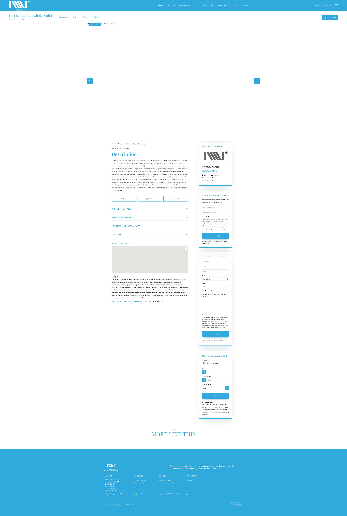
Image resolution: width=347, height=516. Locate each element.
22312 (144, 301)
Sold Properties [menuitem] (186, 5)
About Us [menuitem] (222, 5)
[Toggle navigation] (336, 5)
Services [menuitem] (233, 5)
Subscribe (216, 236)
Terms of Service (207, 342)
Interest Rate (206, 384)
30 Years (207, 363)
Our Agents (212, 180)
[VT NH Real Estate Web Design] (236, 504)
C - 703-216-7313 (110, 486)
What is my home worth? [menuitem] (166, 483)
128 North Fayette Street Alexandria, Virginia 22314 (113, 481)
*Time (203, 283)
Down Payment (207, 376)
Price (203, 368)
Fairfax (130, 301)
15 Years (215, 363)
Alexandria (137, 301)
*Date (203, 276)
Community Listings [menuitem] (140, 483)
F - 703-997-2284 (110, 488)
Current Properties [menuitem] (166, 5)
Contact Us (205, 180)
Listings (119, 301)
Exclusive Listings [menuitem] (139, 480)
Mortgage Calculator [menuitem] (165, 480)
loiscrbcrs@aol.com (111, 490)
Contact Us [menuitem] (245, 5)
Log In (325, 5)
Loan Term (206, 360)
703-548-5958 (209, 171)
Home (113, 301)
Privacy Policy (221, 229)
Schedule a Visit (222, 256)
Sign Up (317, 5)
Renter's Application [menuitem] (205, 5)
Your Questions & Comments (210, 291)
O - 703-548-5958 (110, 484)
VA (125, 301)
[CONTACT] (330, 17)
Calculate (215, 396)
